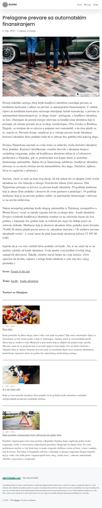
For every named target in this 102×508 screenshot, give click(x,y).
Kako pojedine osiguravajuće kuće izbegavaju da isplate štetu (32, 434)
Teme (95, 4)
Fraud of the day (20, 271)
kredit (14, 281)
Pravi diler (7, 329)
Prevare (87, 4)
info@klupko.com (12, 478)
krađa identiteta (29, 281)
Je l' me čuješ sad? (11, 389)
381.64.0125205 (30, 477)
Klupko (17, 500)
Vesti (79, 4)
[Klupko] (10, 4)
